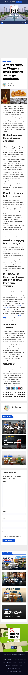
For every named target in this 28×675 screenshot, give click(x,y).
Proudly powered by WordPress (9, 654)
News (4, 662)
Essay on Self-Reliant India (12, 597)
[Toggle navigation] (13, 22)
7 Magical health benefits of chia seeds (8, 394)
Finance (5, 577)
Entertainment (15, 665)
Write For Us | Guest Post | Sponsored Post (17, 659)
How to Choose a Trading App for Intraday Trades (14, 581)
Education (6, 593)
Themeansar (13, 656)
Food (24, 662)
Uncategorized (7, 561)
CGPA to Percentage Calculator (14, 671)
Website (5, 525)
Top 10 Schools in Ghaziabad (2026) (11, 564)
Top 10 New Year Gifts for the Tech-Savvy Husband (13, 429)
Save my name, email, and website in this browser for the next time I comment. (13, 535)
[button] (22, 22)
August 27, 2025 (9, 600)
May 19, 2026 (8, 583)
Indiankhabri (14, 15)
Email (4, 518)
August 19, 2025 (9, 616)
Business (8, 665)
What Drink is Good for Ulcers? (13, 459)
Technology (14, 662)
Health (4, 61)
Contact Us (4, 659)
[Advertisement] (14, 39)
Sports (20, 665)
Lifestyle (9, 61)
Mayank (11, 83)
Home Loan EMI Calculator (14, 668)
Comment (5, 481)
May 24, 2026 (8, 567)
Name (4, 511)
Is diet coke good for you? (12, 443)
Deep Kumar (17, 583)
